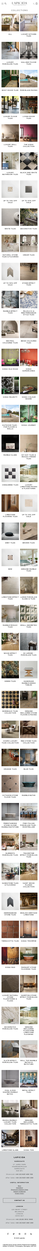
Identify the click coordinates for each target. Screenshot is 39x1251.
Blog (19, 1185)
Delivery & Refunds (19, 1191)
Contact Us (19, 1200)
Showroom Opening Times (19, 1189)
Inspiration (19, 1187)
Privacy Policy (19, 1193)
